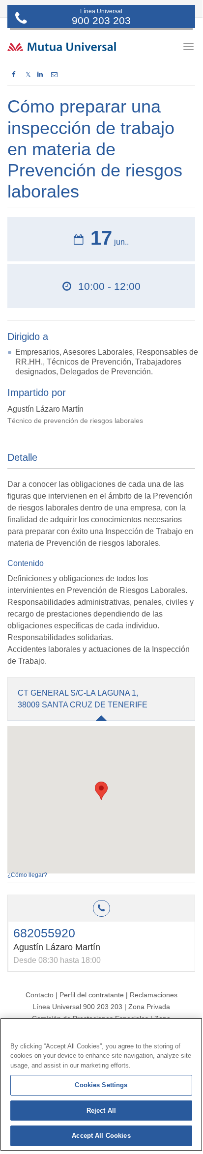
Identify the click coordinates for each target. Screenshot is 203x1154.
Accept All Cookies (101, 1135)
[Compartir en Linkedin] (40, 75)
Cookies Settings (101, 1085)
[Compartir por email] (54, 75)
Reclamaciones (153, 995)
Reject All (101, 1110)
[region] (101, 1084)
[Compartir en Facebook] (13, 75)
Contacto (40, 995)
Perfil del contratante (91, 995)
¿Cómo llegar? (27, 875)
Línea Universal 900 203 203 (77, 1007)
